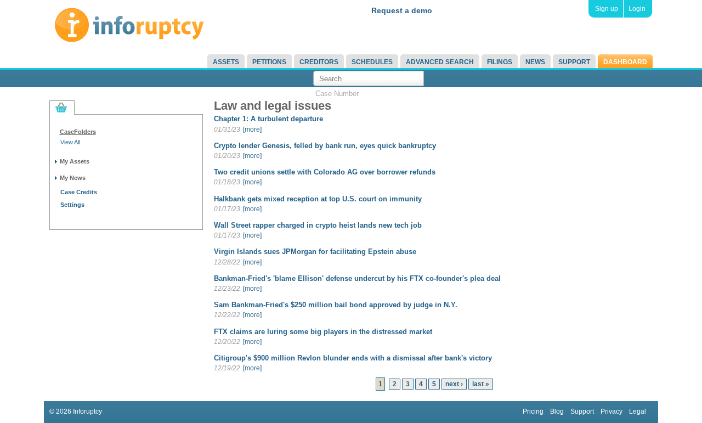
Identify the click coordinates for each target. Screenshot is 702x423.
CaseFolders (78, 131)
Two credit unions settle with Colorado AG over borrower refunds (324, 172)
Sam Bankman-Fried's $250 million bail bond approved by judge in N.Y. (335, 305)
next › (454, 384)
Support (574, 62)
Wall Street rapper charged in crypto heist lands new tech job (318, 225)
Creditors (318, 62)
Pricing (533, 411)
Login (637, 9)
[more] (252, 129)
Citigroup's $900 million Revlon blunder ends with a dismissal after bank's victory (353, 358)
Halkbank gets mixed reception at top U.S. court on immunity (318, 199)
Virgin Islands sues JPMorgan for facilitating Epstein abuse (315, 251)
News (535, 62)
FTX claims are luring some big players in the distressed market (323, 332)
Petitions (269, 62)
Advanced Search (440, 62)
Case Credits (78, 192)
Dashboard (625, 62)
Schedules (372, 62)
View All (70, 142)
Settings (72, 204)
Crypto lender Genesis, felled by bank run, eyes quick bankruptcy (325, 146)
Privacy (611, 411)
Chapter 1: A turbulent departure (268, 119)
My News (73, 177)
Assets (226, 62)
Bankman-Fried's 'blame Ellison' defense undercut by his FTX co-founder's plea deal (357, 278)
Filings (499, 62)
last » (480, 384)
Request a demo (401, 10)
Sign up (606, 9)
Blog (557, 411)
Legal (637, 411)
